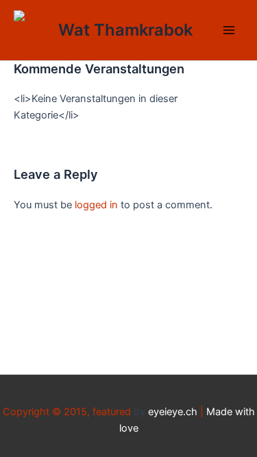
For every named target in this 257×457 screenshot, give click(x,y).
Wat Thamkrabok (125, 30)
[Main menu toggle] (229, 30)
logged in (96, 205)
